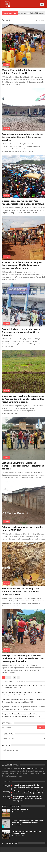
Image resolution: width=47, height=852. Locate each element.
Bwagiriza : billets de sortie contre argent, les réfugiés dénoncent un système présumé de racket (20, 715)
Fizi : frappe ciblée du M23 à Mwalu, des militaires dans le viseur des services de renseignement (23, 700)
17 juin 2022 (17, 825)
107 (14, 677)
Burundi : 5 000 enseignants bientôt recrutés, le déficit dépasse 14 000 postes (28, 786)
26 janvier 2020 (19, 836)
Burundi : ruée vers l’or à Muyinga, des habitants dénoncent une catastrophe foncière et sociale (20, 591)
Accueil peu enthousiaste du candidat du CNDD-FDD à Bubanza (26, 832)
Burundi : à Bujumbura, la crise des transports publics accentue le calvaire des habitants (23, 465)
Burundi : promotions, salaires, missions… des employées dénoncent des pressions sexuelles (22, 137)
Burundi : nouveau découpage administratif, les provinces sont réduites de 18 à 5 (28, 821)
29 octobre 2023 (19, 812)
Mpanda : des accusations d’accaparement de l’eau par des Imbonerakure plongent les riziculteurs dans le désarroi (23, 399)
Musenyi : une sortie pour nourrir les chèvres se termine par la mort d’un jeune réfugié (29, 792)
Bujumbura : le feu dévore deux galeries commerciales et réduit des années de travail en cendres (23, 707)
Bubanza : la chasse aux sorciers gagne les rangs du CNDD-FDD (22, 528)
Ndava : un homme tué (20, 810)
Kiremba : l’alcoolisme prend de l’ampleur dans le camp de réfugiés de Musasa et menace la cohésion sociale (22, 265)
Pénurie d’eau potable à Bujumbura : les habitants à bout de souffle (21, 71)
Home (37, 20)
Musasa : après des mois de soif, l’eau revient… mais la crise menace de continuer (23, 202)
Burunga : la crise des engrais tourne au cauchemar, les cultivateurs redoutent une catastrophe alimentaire (22, 658)
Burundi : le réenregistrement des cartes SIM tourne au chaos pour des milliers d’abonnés (21, 332)
